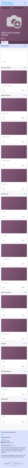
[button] (25, 8)
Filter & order (5, 46)
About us (14, 445)
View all (25, 67)
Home (2, 434)
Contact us (3, 439)
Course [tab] (5, 42)
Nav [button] (11, 7)
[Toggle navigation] (25, 45)
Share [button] (3, 38)
